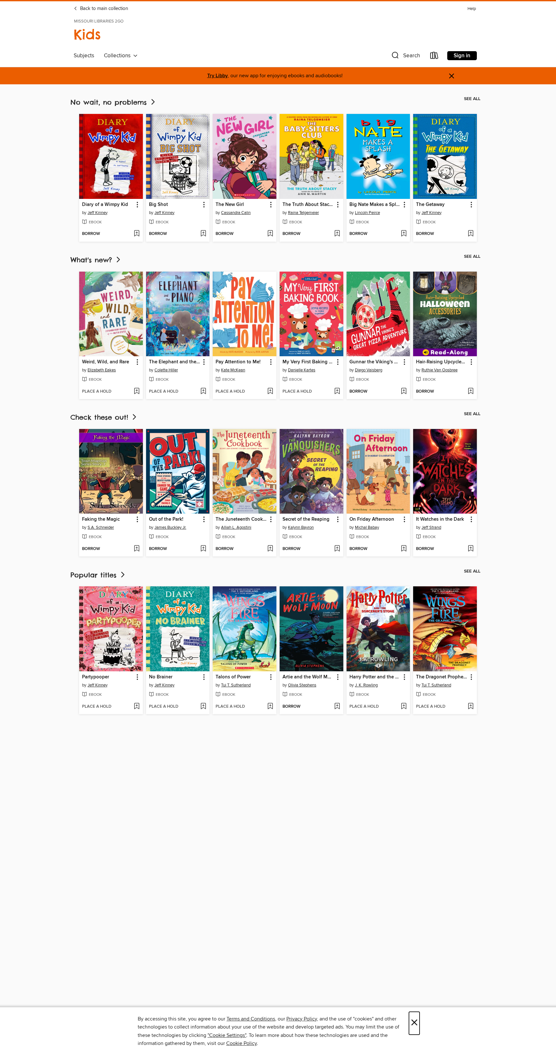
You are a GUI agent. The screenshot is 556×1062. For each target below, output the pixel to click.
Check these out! (100, 417)
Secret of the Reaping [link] (306, 519)
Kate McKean (233, 370)
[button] (405, 57)
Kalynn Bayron (301, 527)
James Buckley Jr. (170, 527)
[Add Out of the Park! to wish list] (203, 549)
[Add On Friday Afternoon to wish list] (404, 549)
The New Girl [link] (230, 205)
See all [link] (472, 99)
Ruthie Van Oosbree (440, 370)
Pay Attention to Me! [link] (238, 362)
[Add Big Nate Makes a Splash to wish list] (404, 234)
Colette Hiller (166, 370)
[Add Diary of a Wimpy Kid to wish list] (137, 234)
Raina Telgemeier (303, 212)
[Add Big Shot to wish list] (203, 234)
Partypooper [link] (95, 677)
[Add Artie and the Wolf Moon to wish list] (337, 707)
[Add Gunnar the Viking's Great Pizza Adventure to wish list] (404, 391)
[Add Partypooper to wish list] (137, 707)
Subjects (84, 55)
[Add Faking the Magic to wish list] (137, 549)
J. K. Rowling (366, 685)
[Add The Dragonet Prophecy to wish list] (471, 707)
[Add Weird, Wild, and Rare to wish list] (137, 391)
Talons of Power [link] (233, 677)
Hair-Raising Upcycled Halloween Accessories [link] (442, 362)
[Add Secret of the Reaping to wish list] (337, 549)
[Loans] (434, 57)
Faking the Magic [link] (101, 519)
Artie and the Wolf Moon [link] (308, 677)
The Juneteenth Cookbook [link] (241, 519)
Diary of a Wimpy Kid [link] (105, 205)
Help (472, 8)
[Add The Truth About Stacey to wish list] (337, 234)
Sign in (462, 55)
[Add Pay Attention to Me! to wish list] (270, 391)
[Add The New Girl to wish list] (270, 234)
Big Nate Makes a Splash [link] (375, 205)
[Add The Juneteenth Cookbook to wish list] (270, 549)
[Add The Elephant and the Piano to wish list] (203, 391)
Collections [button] (118, 55)
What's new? (92, 260)
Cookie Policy (241, 1043)
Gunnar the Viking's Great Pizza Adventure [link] (375, 362)
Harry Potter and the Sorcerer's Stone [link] (375, 677)
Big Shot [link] (158, 205)
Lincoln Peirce (367, 212)
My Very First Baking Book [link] (308, 362)
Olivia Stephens (302, 685)
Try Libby (217, 75)
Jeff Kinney (97, 212)
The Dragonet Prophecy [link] (442, 677)
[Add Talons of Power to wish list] (270, 707)
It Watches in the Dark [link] (440, 519)
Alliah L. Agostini (236, 527)
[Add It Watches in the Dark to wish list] (471, 549)
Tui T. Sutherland (236, 685)
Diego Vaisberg (368, 370)
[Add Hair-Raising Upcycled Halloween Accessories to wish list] (471, 391)
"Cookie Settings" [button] (227, 1035)
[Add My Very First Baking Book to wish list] (337, 391)
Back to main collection (103, 9)
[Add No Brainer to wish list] (203, 707)
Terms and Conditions (251, 1019)
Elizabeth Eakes (102, 370)
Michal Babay (367, 527)
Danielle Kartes (301, 370)
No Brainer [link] (160, 677)
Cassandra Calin (236, 212)
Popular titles (94, 575)
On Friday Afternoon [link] (371, 519)
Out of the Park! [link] (166, 519)
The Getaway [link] (430, 205)
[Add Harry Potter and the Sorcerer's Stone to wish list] (404, 707)
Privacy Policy (301, 1019)
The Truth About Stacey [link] (308, 205)
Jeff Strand (431, 527)
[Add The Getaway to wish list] (471, 234)
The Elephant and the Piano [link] (175, 362)
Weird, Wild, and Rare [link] (105, 362)
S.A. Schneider (101, 527)
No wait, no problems (110, 102)
